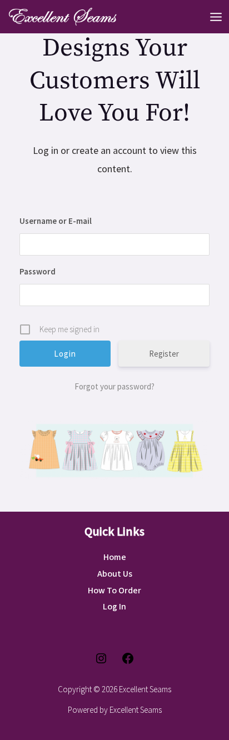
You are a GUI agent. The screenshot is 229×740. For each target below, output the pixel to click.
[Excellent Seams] (61, 16)
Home (114, 557)
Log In (114, 607)
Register (164, 353)
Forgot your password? (114, 386)
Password (37, 271)
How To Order (114, 590)
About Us (114, 574)
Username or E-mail (55, 221)
